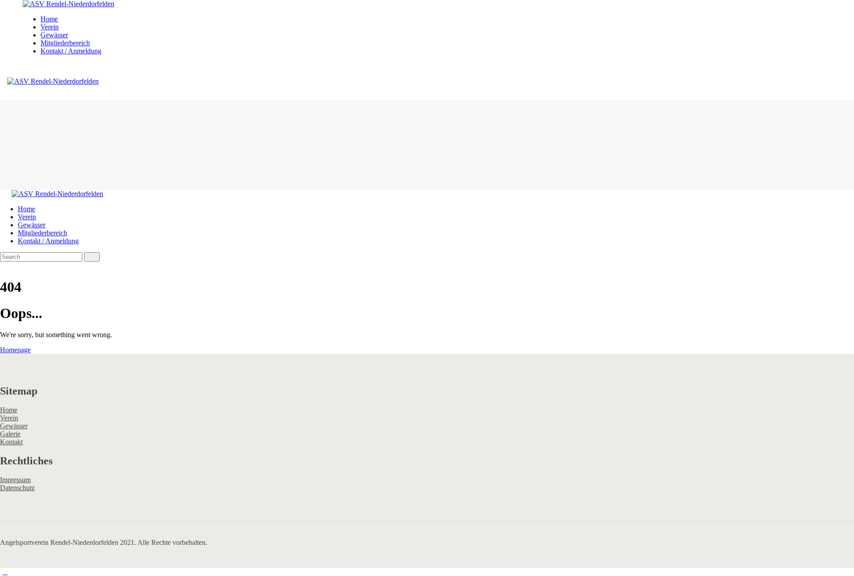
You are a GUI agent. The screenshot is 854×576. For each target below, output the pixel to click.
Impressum (15, 479)
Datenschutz (17, 487)
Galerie (10, 434)
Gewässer (14, 426)
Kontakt (11, 442)
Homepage (15, 350)
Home (8, 410)
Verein (9, 418)
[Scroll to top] (5, 572)
